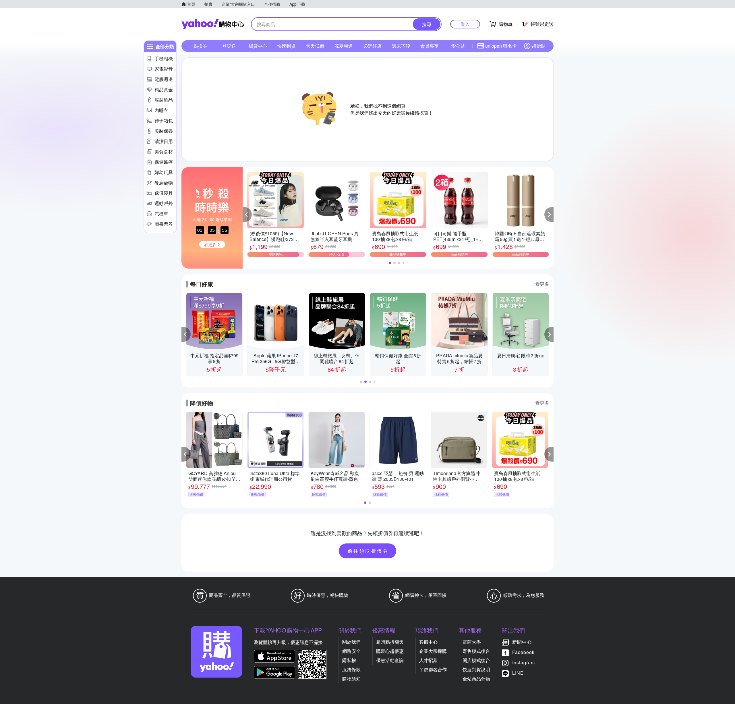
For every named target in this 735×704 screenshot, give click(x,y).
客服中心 (428, 642)
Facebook (523, 652)
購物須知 (351, 678)
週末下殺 (401, 46)
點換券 (200, 46)
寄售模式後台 (476, 651)
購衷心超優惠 (390, 651)
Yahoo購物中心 (212, 24)
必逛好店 (372, 46)
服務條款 (351, 669)
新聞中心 (522, 642)
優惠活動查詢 (390, 660)
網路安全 (351, 651)
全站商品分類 (476, 678)
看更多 (542, 284)
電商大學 (472, 642)
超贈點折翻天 (390, 642)
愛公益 (458, 46)
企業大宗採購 (433, 651)
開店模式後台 (476, 660)
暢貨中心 (258, 46)
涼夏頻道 (343, 46)
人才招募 (428, 660)
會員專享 (429, 46)
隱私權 (349, 660)
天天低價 (315, 46)
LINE (518, 673)
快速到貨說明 (476, 669)
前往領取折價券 (368, 550)
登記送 (229, 46)
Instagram (523, 662)
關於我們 (351, 642)
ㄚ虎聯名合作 (433, 669)
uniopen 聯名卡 (501, 46)
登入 (465, 24)
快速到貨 (286, 46)
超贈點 (539, 46)
